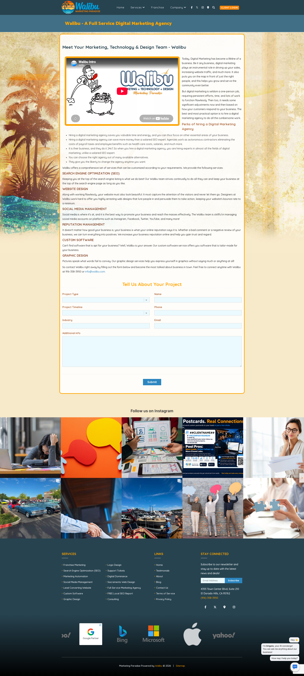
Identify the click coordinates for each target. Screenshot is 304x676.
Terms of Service (165, 593)
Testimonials (162, 570)
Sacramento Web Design (121, 582)
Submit (152, 382)
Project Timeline (72, 307)
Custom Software (73, 593)
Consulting (113, 599)
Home (120, 7)
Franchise (157, 7)
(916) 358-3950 (209, 597)
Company (177, 7)
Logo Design (114, 564)
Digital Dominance (117, 576)
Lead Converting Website (77, 587)
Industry (67, 320)
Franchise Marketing (74, 564)
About (159, 576)
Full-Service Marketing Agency (124, 587)
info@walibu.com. (95, 271)
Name (158, 294)
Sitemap (180, 665)
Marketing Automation (75, 576)
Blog (158, 582)
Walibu (158, 665)
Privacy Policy (163, 599)
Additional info (71, 333)
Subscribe (233, 580)
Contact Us (162, 587)
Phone (158, 307)
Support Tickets (116, 570)
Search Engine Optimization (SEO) (82, 570)
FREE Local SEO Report (120, 593)
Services (136, 7)
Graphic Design (71, 599)
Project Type (70, 294)
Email (157, 320)
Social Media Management (77, 582)
